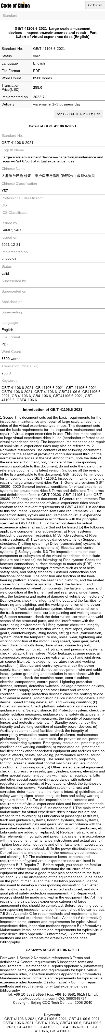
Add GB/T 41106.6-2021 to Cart (78, 114)
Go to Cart (95, 5)
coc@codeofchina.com (37, 998)
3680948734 (76, 998)
